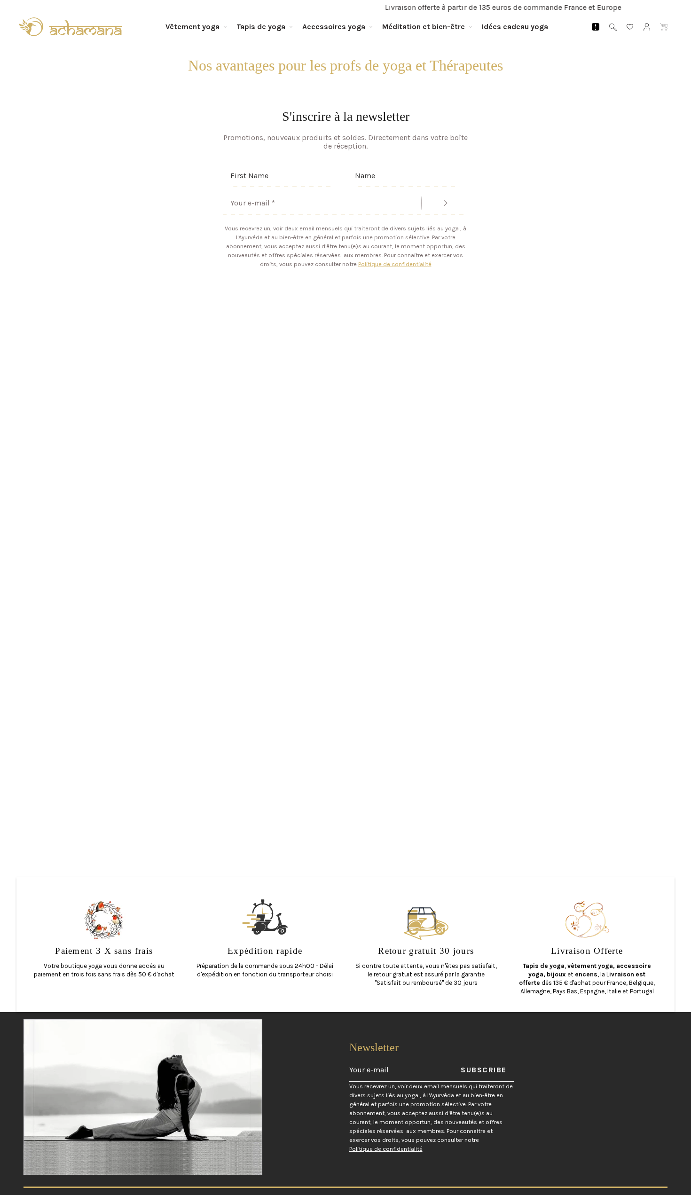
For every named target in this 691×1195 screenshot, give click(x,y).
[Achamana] (70, 26)
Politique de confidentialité (395, 263)
